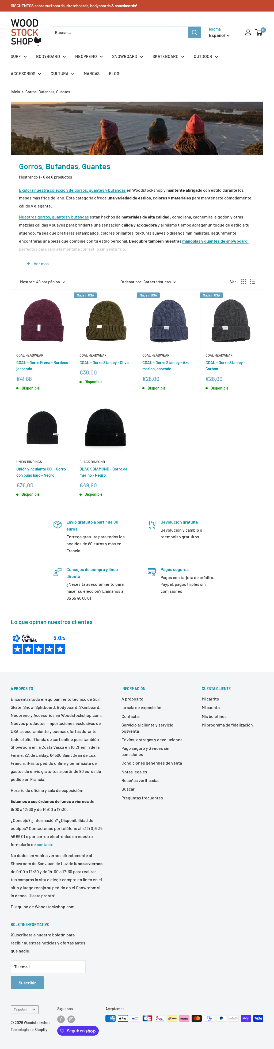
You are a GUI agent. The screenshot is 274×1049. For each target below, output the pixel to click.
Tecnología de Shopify (29, 1029)
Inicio (15, 92)
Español (20, 1009)
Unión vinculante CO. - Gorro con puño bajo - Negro (41, 471)
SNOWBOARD (124, 56)
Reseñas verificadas (140, 780)
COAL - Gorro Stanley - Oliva (104, 362)
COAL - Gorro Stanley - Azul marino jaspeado (166, 365)
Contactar (130, 716)
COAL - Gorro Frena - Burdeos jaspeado (42, 365)
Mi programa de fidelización (227, 724)
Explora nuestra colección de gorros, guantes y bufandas (72, 189)
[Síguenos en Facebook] (61, 1019)
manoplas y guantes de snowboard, (215, 240)
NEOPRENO (86, 56)
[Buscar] (194, 32)
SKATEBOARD (165, 56)
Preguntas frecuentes (142, 797)
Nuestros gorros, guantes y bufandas (54, 216)
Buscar (128, 788)
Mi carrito (210, 698)
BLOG (114, 73)
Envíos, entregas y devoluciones (151, 739)
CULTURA (59, 73)
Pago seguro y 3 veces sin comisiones (145, 751)
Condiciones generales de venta (151, 762)
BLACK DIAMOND (92, 461)
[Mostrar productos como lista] (252, 281)
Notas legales (134, 771)
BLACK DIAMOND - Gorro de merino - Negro (103, 471)
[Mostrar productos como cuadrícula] (243, 281)
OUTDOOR (203, 56)
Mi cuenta (211, 707)
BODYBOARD (48, 56)
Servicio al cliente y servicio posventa (147, 727)
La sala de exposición (141, 707)
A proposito (132, 698)
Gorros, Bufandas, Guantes (47, 92)
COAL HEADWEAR (29, 355)
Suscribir (27, 982)
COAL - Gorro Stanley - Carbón (225, 365)
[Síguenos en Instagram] (71, 1019)
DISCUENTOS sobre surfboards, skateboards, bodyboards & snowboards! (74, 5)
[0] (259, 32)
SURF (16, 56)
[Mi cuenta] (248, 32)
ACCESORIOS (23, 73)
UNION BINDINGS (29, 461)
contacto (45, 844)
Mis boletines (214, 716)
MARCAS (92, 73)
